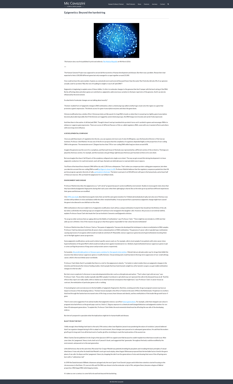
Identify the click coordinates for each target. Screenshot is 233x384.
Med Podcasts (130, 4)
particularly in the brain (102, 172)
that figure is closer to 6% (106, 169)
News (139, 4)
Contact (162, 4)
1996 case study (73, 197)
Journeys (154, 4)
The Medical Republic (110, 61)
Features (146, 4)
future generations (129, 302)
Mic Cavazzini (119, 382)
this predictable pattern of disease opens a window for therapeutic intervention (100, 252)
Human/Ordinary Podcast (116, 4)
